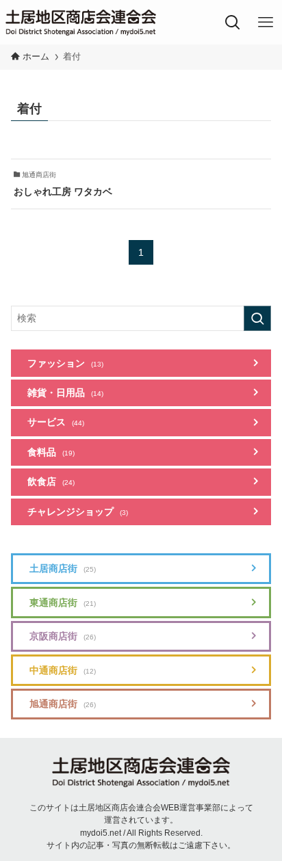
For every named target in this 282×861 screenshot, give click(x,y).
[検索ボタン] (232, 22)
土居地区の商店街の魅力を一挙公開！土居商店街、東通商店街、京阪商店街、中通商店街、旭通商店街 (80, 23)
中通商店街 (62, 670)
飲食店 (51, 482)
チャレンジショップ (77, 512)
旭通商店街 (62, 704)
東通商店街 (62, 603)
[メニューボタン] (265, 22)
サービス (55, 422)
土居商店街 (62, 569)
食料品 (51, 452)
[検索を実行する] (257, 318)
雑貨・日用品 (65, 393)
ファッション (65, 363)
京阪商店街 (62, 636)
